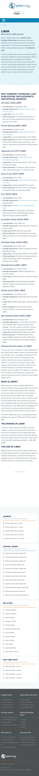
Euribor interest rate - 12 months (14, 538)
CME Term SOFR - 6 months (13, 674)
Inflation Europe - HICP (28, 742)
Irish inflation (9, 644)
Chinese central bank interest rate (15, 572)
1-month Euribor (7, 702)
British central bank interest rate (14, 565)
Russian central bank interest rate (15, 591)
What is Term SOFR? (27, 702)
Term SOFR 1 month (27, 705)
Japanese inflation (10, 648)
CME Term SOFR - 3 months (13, 670)
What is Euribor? (8, 699)
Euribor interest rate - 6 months (14, 534)
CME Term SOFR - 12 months (13, 678)
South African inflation (12, 651)
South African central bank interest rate (16, 595)
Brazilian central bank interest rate (15, 561)
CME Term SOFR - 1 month (13, 666)
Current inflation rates (28, 737)
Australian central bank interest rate (15, 557)
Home (4, 25)
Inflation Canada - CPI (9, 747)
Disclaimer (4, 764)
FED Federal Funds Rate (10, 725)
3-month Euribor (7, 705)
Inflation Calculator (11, 610)
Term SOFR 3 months (28, 707)
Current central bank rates (10, 717)
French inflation (10, 633)
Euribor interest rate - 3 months (14, 531)
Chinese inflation (10, 625)
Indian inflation (9, 640)
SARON (24, 719)
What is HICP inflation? (28, 740)
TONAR (24, 727)
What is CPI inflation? (9, 737)
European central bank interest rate (15, 576)
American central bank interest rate (15, 553)
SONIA (23, 725)
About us (12, 764)
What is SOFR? (26, 699)
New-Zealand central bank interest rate (16, 587)
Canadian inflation (10, 621)
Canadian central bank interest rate (15, 568)
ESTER (23, 722)
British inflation (9, 617)
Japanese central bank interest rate (15, 584)
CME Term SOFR (17, 114)
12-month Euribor (8, 707)
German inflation (10, 636)
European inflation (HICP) (12, 629)
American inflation (10, 614)
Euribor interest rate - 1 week (13, 523)
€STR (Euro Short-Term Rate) (27, 200)
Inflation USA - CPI (8, 740)
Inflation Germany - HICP (29, 745)
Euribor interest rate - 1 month (14, 527)
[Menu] (3, 20)
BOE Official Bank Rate (9, 719)
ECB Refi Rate (7, 722)
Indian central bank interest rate (14, 580)
